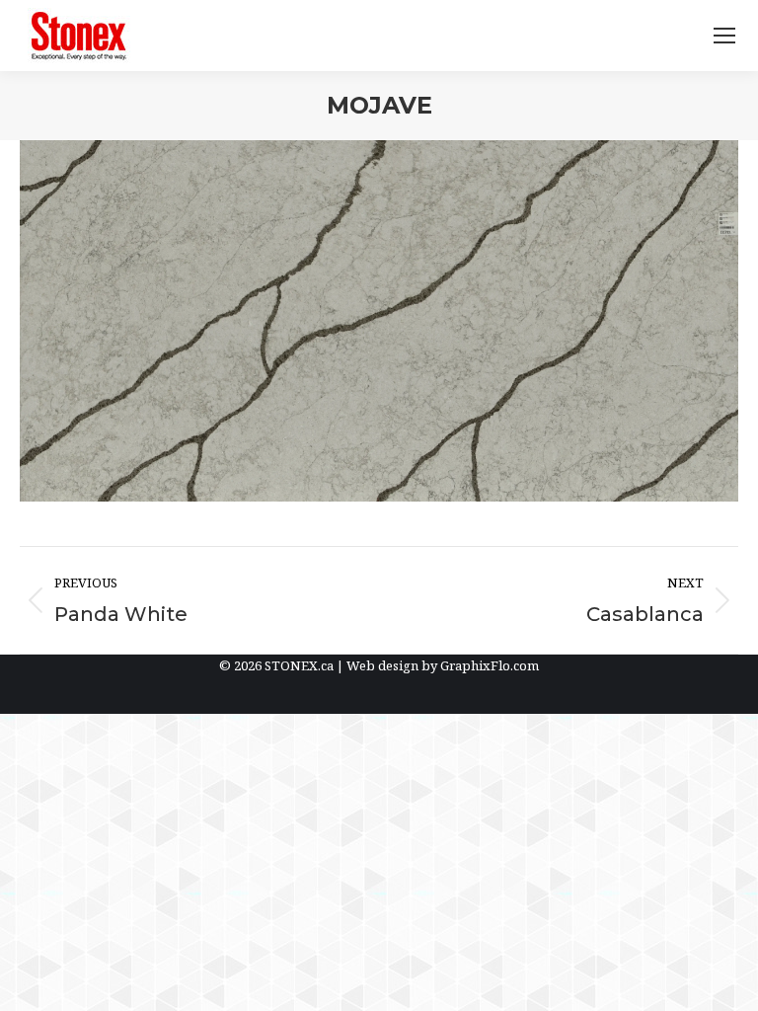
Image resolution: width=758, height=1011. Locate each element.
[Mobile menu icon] (724, 35)
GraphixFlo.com (489, 665)
